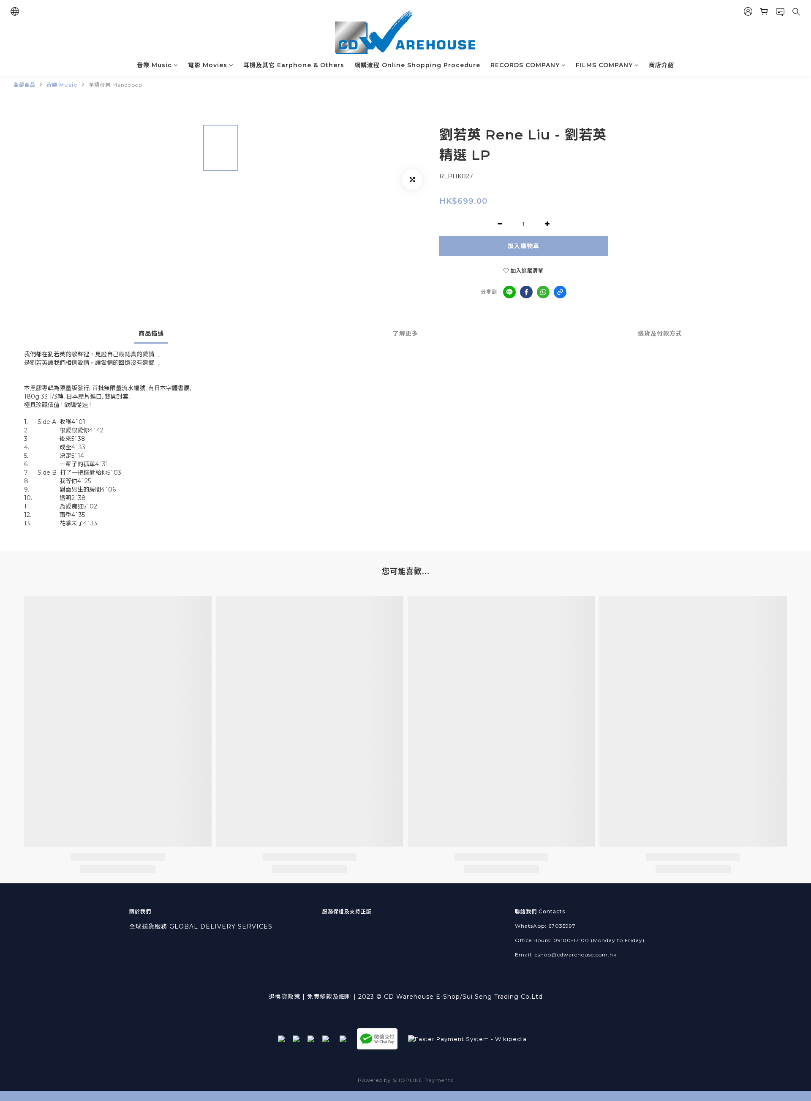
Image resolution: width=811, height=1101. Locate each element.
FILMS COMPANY (604, 65)
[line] (509, 292)
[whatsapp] (543, 292)
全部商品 (24, 85)
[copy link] (560, 292)
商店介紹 (661, 65)
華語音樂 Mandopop (115, 85)
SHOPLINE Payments (423, 1080)
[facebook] (526, 292)
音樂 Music (154, 65)
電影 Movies (207, 65)
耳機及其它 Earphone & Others (293, 65)
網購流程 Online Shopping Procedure (417, 65)
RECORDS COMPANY (525, 65)
